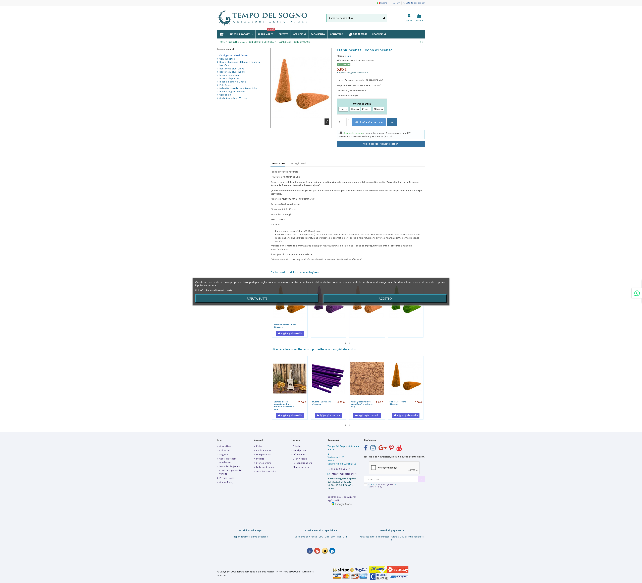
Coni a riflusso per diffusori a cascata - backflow (240, 64)
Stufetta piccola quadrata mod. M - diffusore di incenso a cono (284, 405)
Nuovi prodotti (300, 450)
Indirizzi (260, 458)
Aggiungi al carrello (371, 122)
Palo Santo (225, 85)
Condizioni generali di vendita (230, 472)
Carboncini (225, 94)
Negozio (223, 454)
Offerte (296, 446)
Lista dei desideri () (415, 3)
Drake (348, 56)
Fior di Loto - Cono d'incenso (398, 403)
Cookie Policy (226, 482)
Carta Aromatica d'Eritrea (233, 98)
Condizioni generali (385, 484)
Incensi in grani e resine (232, 91)
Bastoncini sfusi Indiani (232, 71)
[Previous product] (420, 42)
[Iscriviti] (421, 479)
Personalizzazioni (302, 463)
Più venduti (299, 454)
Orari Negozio (300, 458)
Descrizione (278, 163)
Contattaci (225, 446)
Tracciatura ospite (266, 471)
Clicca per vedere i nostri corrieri (380, 143)
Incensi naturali (226, 49)
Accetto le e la (382, 485)
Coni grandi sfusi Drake (233, 55)
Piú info (199, 290)
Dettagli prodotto (300, 163)
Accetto (385, 299)
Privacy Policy (226, 478)
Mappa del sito (301, 467)
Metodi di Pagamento (230, 466)
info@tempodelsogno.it (343, 473)
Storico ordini (263, 463)
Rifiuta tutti (257, 299)
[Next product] (422, 42)
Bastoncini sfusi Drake (231, 68)
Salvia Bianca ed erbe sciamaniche (238, 88)
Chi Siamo (224, 450)
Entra (259, 446)
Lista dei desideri (265, 467)
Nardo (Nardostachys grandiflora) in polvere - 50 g (362, 404)
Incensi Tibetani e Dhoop (232, 81)
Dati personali (264, 454)
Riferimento (343, 60)
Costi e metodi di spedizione (228, 460)
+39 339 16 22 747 (340, 468)
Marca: (340, 56)
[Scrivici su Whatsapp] (637, 293)
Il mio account (264, 450)
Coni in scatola (227, 58)
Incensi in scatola (229, 75)
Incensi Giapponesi (229, 78)
